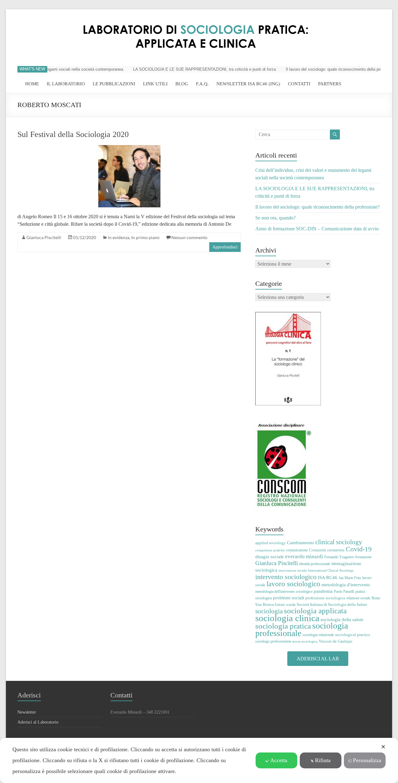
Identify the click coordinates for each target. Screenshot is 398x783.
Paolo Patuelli (344, 591)
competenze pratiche (270, 550)
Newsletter (26, 712)
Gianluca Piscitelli (43, 237)
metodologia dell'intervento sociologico (283, 591)
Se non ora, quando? (275, 217)
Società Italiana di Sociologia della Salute (332, 604)
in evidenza (118, 237)
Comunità (317, 550)
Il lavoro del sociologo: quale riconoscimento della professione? (335, 69)
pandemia (323, 591)
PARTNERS (329, 83)
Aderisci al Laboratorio (37, 722)
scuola (290, 604)
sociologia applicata (315, 610)
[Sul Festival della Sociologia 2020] (129, 148)
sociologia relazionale (318, 635)
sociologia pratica (283, 625)
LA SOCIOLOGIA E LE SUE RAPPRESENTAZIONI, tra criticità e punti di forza (197, 69)
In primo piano (145, 237)
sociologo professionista (273, 641)
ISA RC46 (327, 577)
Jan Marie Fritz (350, 578)
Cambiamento (300, 542)
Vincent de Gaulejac (336, 641)
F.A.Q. (202, 83)
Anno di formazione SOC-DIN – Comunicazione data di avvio (317, 228)
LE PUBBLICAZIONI (114, 83)
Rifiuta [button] (323, 760)
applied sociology (270, 542)
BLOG (181, 83)
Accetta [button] (278, 760)
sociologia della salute (342, 619)
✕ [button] (383, 747)
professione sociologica (325, 598)
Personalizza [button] (367, 760)
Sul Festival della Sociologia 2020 (73, 134)
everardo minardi (304, 556)
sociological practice (352, 634)
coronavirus (336, 550)
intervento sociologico (286, 577)
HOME (32, 83)
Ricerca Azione (274, 604)
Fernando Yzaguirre (339, 557)
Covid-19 (359, 549)
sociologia (269, 611)
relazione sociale (358, 598)
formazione (363, 557)
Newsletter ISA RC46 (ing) (248, 83)
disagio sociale (269, 556)
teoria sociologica (304, 641)
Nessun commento (189, 237)
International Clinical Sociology (331, 570)
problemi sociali (288, 597)
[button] (317, 658)
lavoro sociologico (293, 584)
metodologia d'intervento (346, 584)
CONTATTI (299, 83)
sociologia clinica (287, 618)
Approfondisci (225, 247)
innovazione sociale (293, 570)
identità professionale (314, 564)
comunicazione (297, 550)
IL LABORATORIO (66, 83)
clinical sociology (338, 542)
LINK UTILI (155, 83)
